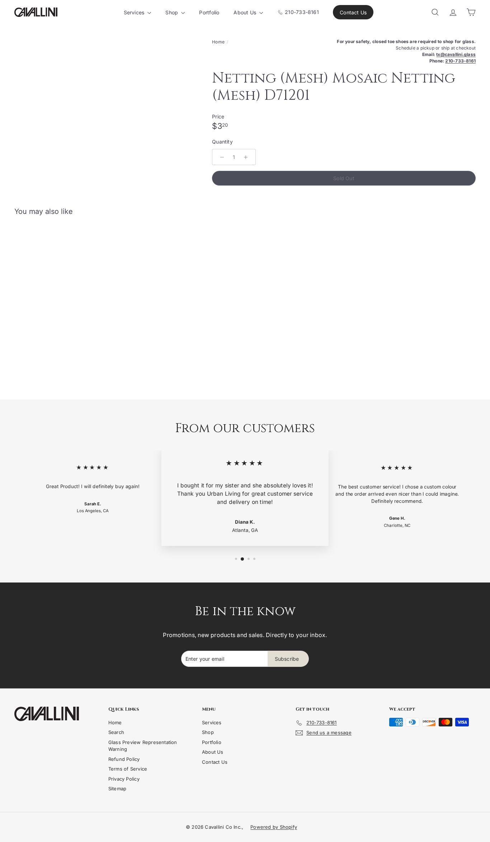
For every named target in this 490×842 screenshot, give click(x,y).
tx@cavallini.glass (456, 54)
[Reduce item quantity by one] (222, 157)
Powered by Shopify (273, 827)
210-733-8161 (301, 12)
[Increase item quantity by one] (246, 157)
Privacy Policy (124, 779)
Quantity (222, 142)
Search (116, 732)
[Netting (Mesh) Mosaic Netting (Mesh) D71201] (49, 287)
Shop (172, 12)
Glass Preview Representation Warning (142, 745)
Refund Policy (124, 759)
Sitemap (117, 788)
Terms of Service (127, 769)
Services (135, 12)
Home (218, 42)
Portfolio (209, 12)
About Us (246, 12)
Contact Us (353, 12)
